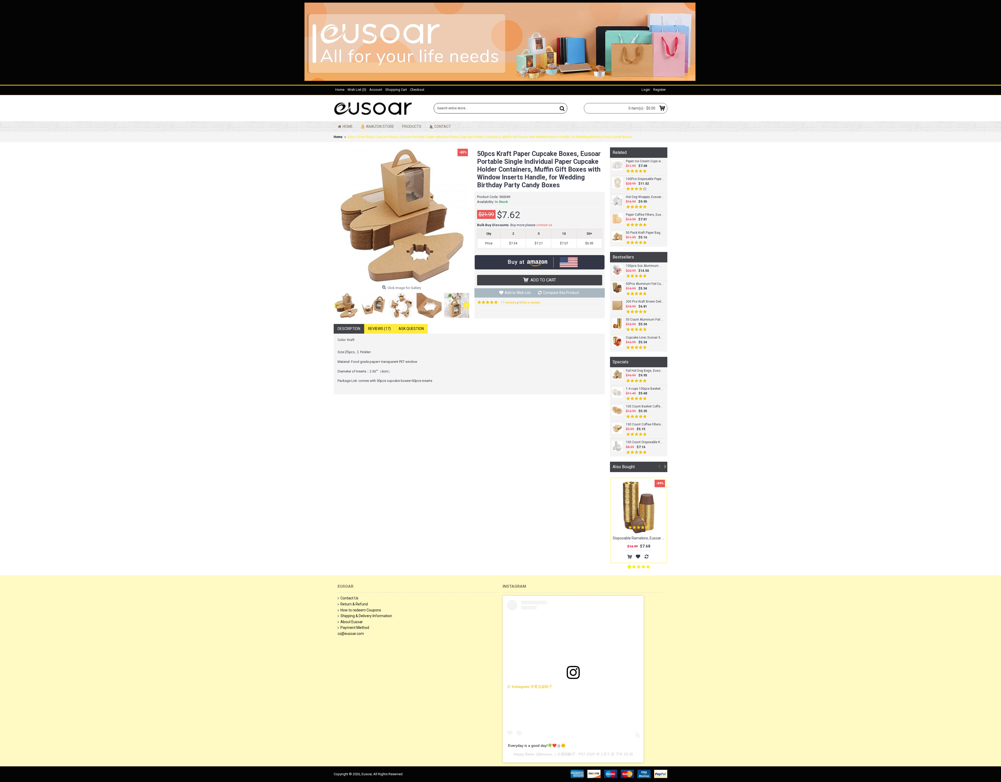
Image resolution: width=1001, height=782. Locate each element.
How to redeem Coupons (360, 610)
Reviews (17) (379, 329)
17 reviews (508, 302)
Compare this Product (561, 293)
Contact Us (349, 598)
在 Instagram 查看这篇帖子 (529, 686)
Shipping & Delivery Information (366, 616)
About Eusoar (351, 622)
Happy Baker (524, 754)
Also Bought (624, 466)
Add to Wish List (518, 293)
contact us (544, 225)
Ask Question (411, 329)
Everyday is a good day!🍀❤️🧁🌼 (536, 745)
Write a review (529, 302)
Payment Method (354, 627)
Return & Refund (354, 604)
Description (349, 329)
